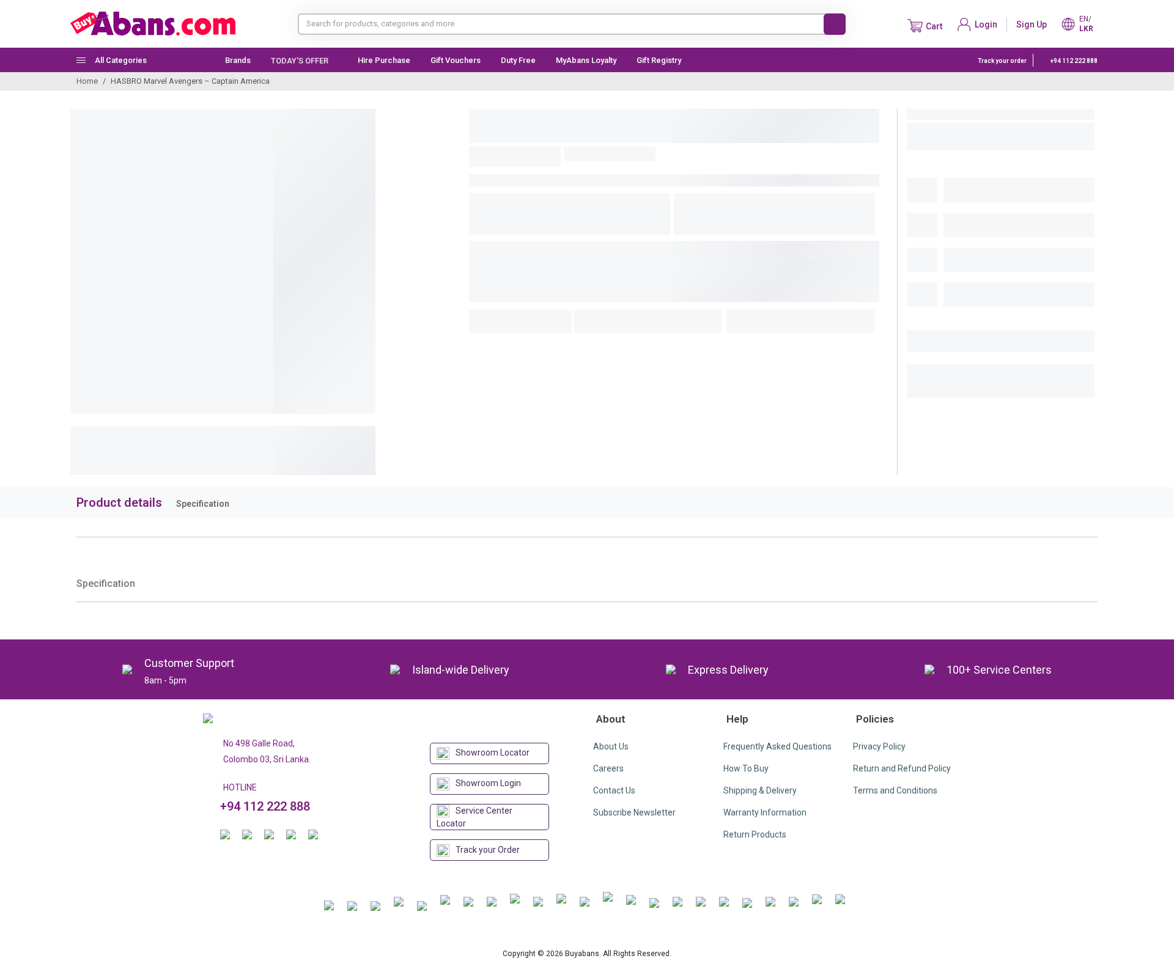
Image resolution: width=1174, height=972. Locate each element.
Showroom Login (488, 783)
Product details (119, 502)
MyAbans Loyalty (586, 60)
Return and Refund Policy (902, 768)
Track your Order (488, 850)
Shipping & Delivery (760, 790)
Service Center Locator (474, 817)
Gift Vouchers (455, 60)
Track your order (1002, 60)
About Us (611, 746)
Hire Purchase (384, 60)
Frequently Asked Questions (777, 746)
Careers (608, 768)
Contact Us (614, 790)
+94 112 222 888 (1073, 60)
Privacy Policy (879, 746)
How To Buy (746, 768)
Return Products (754, 834)
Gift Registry (660, 60)
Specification (202, 504)
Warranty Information (765, 812)
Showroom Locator (493, 752)
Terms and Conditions (895, 790)
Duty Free (518, 60)
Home (87, 81)
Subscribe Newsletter (634, 812)
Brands (238, 60)
